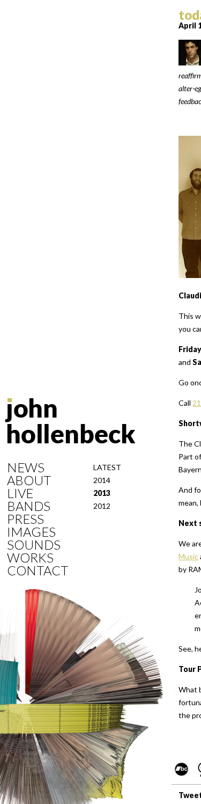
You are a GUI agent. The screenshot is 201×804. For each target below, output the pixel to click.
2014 (101, 480)
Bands (28, 506)
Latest (107, 467)
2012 (101, 505)
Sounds (34, 544)
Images (31, 531)
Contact (37, 570)
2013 (101, 493)
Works (30, 557)
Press (25, 519)
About (29, 480)
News (25, 467)
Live (20, 493)
